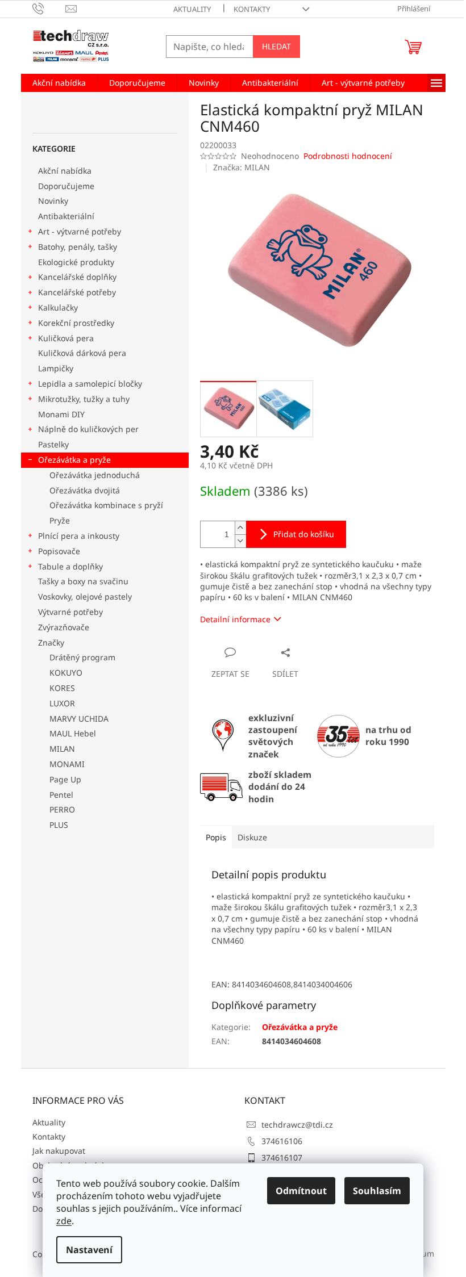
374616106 (281, 1141)
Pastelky (53, 444)
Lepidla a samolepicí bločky (90, 383)
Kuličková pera (66, 338)
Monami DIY (61, 414)
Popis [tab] (216, 837)
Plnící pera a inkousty (78, 535)
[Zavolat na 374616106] (49, 8)
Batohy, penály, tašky (77, 246)
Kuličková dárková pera (82, 352)
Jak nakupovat (58, 1150)
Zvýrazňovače (64, 627)
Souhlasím (377, 1190)
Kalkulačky (58, 307)
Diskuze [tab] (252, 837)
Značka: (241, 167)
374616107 (281, 1157)
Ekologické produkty (76, 262)
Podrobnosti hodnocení (347, 155)
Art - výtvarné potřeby (79, 231)
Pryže (59, 520)
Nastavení (89, 1249)
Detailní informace (235, 619)
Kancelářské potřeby (77, 292)
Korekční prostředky (76, 322)
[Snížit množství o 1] (240, 540)
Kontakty (252, 9)
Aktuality (192, 9)
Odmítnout (301, 1190)
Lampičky (55, 368)
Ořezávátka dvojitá (84, 490)
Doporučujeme (66, 186)
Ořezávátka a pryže (74, 459)
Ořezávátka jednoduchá (94, 475)
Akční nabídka (64, 170)
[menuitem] (59, 83)
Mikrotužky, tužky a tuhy (84, 398)
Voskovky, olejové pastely (85, 596)
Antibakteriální (66, 216)
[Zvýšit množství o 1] (240, 527)
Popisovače (59, 551)
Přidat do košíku (303, 534)
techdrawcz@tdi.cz (297, 1124)
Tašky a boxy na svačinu (83, 581)
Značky (51, 642)
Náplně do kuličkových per (88, 429)
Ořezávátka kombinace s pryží (106, 505)
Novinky (53, 200)
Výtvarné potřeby (70, 611)
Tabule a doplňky (70, 566)
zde (64, 1221)
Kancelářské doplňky (77, 276)
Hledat (276, 46)
